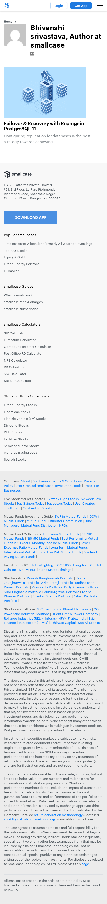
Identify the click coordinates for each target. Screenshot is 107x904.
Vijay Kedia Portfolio (47, 587)
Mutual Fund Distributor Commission (54, 521)
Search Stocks (15, 459)
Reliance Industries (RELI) (23, 618)
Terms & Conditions (67, 481)
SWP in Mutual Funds (70, 516)
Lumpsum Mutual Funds (61, 534)
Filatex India (77, 618)
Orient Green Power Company (75, 614)
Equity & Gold (14, 257)
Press (88, 486)
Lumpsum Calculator (20, 340)
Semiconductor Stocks (21, 446)
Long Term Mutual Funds (69, 547)
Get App (81, 6)
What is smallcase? (18, 295)
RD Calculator (14, 367)
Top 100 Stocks (15, 251)
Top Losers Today (59, 503)
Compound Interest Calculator (27, 347)
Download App (30, 217)
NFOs (63, 525)
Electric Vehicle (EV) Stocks (25, 419)
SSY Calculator (15, 374)
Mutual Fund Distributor (39, 525)
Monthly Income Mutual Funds (55, 543)
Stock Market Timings (54, 570)
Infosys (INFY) (55, 618)
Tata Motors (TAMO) (33, 623)
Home (8, 21)
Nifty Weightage (42, 565)
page (85, 864)
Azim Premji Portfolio (57, 583)
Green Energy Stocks (20, 405)
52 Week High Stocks (63, 499)
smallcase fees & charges (23, 302)
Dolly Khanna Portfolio (81, 587)
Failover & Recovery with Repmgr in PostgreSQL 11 (44, 126)
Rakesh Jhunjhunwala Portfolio (50, 578)
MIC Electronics (49, 609)
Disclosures (41, 481)
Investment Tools (68, 486)
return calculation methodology (58, 815)
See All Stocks (89, 623)
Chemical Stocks (17, 412)
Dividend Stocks (16, 425)
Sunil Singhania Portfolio (22, 592)
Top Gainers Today (30, 503)
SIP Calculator (15, 333)
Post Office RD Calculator (23, 353)
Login (58, 6)
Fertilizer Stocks (16, 439)
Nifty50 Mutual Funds (43, 538)
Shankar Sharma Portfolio (51, 596)
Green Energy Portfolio (21, 264)
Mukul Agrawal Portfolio (61, 592)
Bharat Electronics (77, 609)
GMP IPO (64, 565)
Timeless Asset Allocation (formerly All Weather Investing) (48, 244)
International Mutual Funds (24, 552)
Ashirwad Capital (63, 623)
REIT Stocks (13, 432)
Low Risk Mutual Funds (64, 552)
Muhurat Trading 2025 (20, 452)
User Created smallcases (34, 486)
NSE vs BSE (27, 570)
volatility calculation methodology (30, 819)
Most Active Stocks (37, 508)
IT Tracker (11, 271)
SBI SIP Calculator (17, 381)
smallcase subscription (21, 309)
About (25, 481)
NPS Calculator (15, 360)
